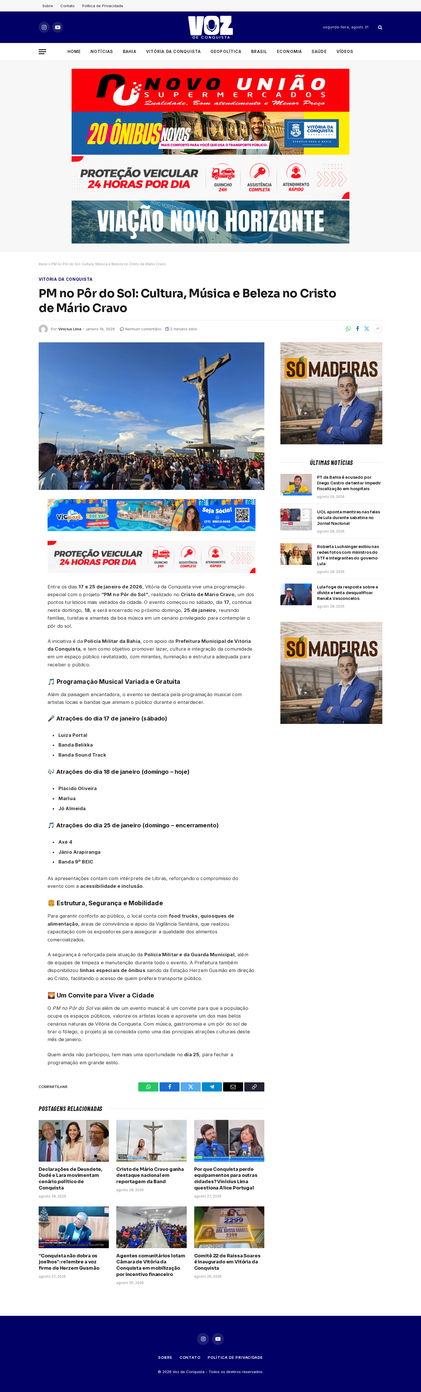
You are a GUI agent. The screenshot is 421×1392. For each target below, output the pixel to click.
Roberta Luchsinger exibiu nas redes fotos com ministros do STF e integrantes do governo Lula (348, 555)
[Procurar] (379, 27)
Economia (289, 51)
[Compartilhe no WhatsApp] (348, 328)
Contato (67, 5)
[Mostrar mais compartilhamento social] (377, 328)
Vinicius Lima (69, 329)
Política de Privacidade (102, 5)
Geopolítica (225, 51)
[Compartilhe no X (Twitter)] (366, 328)
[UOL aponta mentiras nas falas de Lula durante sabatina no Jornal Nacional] (296, 519)
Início (43, 264)
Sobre (47, 5)
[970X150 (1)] (210, 153)
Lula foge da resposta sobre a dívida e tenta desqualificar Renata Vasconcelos (347, 592)
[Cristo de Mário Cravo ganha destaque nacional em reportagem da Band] (151, 1141)
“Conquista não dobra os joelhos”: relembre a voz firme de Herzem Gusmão (69, 1262)
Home (74, 51)
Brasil (259, 51)
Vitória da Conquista (173, 51)
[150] (151, 529)
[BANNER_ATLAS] (210, 197)
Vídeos (345, 51)
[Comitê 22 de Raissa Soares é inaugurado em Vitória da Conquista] (229, 1227)
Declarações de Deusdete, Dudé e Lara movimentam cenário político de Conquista (70, 1178)
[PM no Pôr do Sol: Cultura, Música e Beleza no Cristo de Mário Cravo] (151, 416)
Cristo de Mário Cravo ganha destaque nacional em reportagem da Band (150, 1175)
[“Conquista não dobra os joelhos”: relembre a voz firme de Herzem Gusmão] (74, 1227)
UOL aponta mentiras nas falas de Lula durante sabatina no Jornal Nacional (348, 517)
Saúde (319, 51)
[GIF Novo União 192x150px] (210, 90)
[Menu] (42, 51)
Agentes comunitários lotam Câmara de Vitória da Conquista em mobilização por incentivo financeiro (150, 1265)
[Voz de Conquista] (210, 27)
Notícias (102, 51)
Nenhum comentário (143, 329)
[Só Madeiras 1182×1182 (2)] (331, 442)
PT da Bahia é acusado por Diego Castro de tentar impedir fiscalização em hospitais (349, 483)
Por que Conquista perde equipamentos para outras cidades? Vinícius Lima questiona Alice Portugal (225, 1178)
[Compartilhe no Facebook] (357, 328)
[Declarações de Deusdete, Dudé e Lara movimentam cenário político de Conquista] (74, 1141)
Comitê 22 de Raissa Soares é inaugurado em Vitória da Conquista (227, 1262)
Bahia (129, 51)
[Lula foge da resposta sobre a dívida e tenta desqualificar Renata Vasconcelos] (296, 594)
